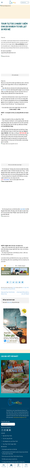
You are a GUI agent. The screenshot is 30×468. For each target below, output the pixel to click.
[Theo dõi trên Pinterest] (7, 430)
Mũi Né (4, 90)
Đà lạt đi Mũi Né (12, 288)
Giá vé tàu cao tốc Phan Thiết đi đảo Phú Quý (12, 456)
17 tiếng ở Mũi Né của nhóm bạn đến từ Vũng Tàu (13, 461)
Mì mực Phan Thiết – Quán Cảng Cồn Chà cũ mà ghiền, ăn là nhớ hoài (14, 390)
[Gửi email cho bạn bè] (16, 282)
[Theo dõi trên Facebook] (2, 430)
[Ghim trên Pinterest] (19, 282)
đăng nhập (9, 302)
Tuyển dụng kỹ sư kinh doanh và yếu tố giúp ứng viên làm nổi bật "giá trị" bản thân (15, 452)
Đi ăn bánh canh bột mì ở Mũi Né (9, 449)
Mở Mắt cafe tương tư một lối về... (10, 459)
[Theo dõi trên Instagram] (5, 430)
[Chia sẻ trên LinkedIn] (22, 282)
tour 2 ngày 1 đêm (25, 287)
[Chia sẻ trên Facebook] (10, 282)
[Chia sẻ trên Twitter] (13, 282)
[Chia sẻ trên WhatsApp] (7, 282)
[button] (2, 2)
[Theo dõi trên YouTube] (10, 430)
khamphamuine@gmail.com (19, 417)
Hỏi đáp (13, 287)
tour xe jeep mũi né (5, 288)
